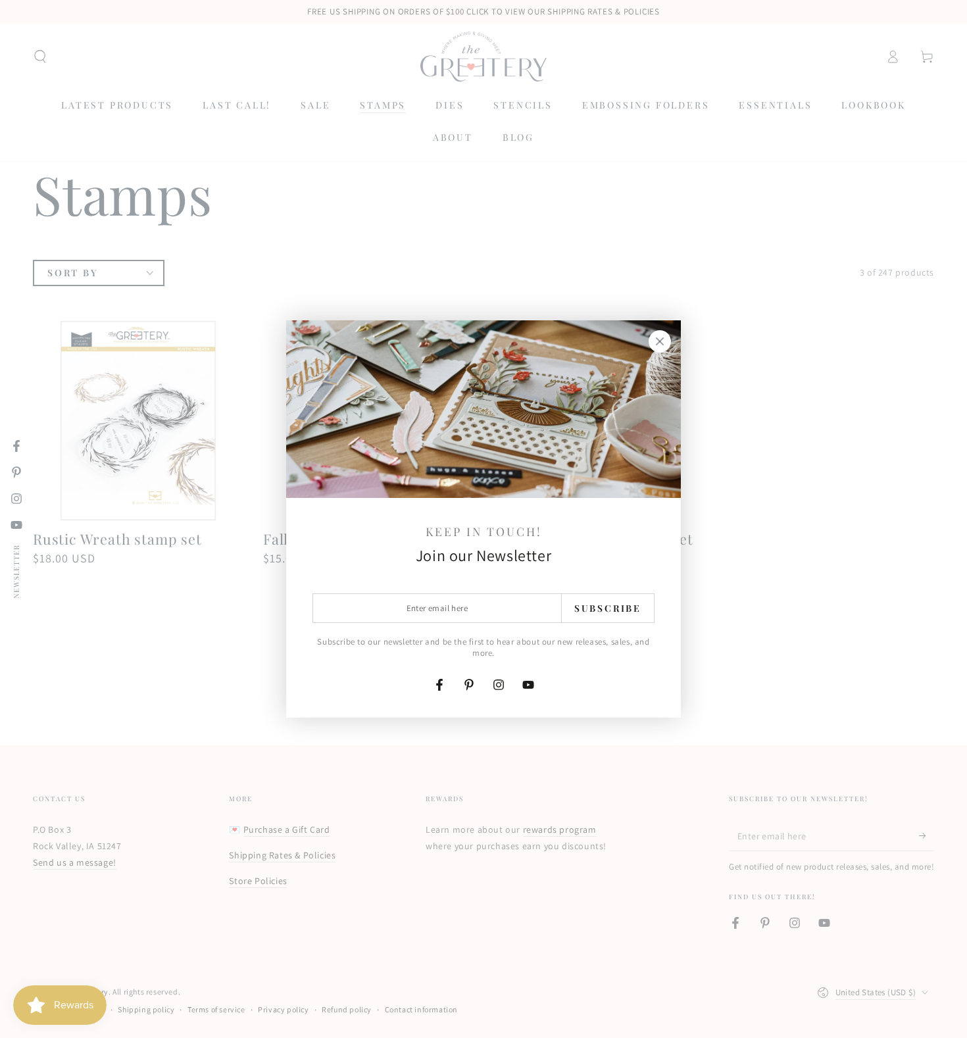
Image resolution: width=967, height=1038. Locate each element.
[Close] (659, 341)
